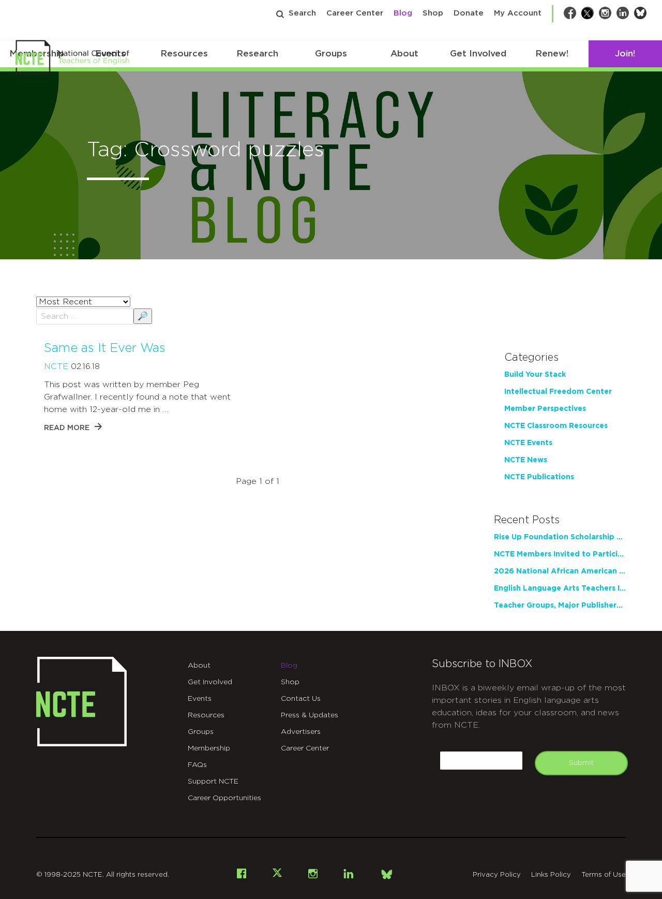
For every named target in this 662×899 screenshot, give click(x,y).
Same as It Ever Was (105, 348)
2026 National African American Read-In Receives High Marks (560, 571)
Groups (331, 53)
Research (257, 53)
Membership (209, 748)
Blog (403, 13)
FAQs (197, 765)
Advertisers (301, 731)
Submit (581, 763)
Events (200, 698)
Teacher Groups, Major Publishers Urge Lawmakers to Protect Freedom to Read (560, 605)
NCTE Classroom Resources (556, 426)
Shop (433, 13)
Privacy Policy (497, 875)
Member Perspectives (545, 408)
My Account (517, 13)
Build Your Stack (535, 374)
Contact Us (301, 698)
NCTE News (525, 460)
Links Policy (551, 875)
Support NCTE (213, 781)
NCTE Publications (539, 477)
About (404, 53)
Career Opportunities (224, 798)
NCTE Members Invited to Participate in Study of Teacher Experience (560, 554)
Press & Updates (309, 715)
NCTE (56, 366)
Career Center (354, 13)
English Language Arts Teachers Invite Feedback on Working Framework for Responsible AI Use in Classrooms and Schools (560, 588)
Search (302, 13)
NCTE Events (528, 443)
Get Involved (478, 53)
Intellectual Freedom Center (558, 391)
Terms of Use (603, 875)
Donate (469, 13)
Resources (184, 53)
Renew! (551, 53)
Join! (625, 53)
